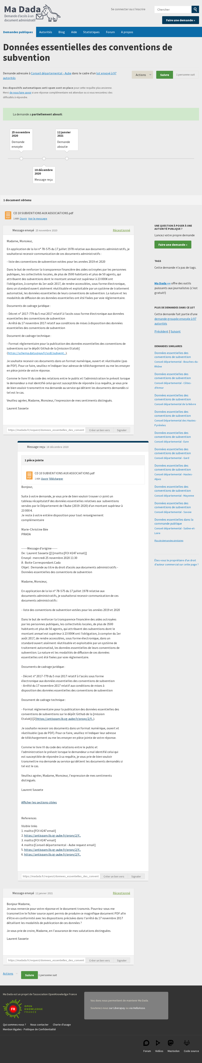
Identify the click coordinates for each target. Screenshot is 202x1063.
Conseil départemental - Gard (171, 458)
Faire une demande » (180, 20)
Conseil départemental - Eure (171, 441)
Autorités (45, 32)
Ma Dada (32, 13)
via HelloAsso (137, 1008)
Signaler (122, 430)
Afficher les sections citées (39, 802)
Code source (191, 1051)
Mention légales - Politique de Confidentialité (29, 1029)
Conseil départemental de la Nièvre (175, 404)
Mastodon (174, 1051)
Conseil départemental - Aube (51, 73)
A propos (127, 32)
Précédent (161, 331)
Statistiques (91, 32)
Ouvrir (23, 218)
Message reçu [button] (36, 447)
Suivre (164, 75)
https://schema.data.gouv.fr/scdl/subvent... (37, 353)
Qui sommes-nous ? (14, 1024)
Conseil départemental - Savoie (173, 512)
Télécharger (56, 478)
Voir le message (37, 218)
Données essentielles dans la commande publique (173, 521)
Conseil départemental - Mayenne (174, 495)
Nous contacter (39, 1024)
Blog (61, 32)
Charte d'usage (62, 1024)
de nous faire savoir (20, 92)
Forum (110, 32)
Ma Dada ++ (162, 283)
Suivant (176, 331)
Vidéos (159, 1051)
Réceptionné (121, 230)
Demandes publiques (18, 32)
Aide (74, 32)
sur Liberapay (117, 1008)
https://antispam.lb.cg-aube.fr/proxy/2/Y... (64, 719)
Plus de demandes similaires (168, 540)
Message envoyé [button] (23, 230)
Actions (141, 75)
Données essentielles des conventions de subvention (172, 355)
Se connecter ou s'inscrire (128, 9)
